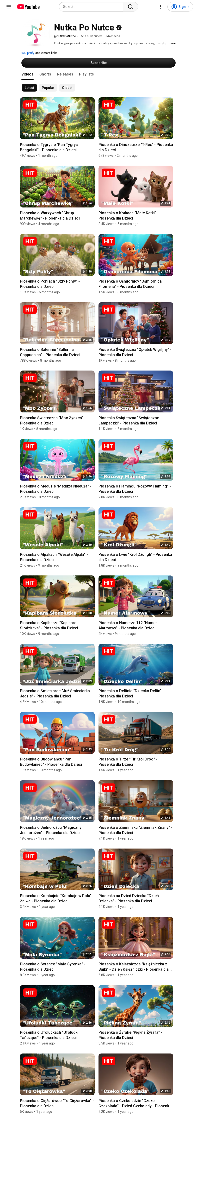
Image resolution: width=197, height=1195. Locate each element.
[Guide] (9, 7)
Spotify (29, 53)
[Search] (130, 7)
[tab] (27, 74)
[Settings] (161, 7)
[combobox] (92, 7)
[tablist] (98, 74)
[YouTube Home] (28, 6)
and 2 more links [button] (46, 53)
